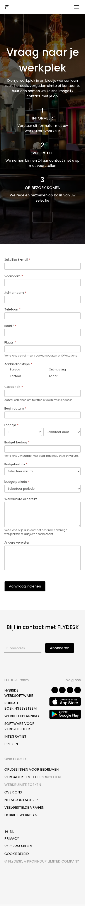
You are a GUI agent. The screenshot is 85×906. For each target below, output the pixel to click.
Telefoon (12, 309)
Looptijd (11, 425)
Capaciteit (13, 387)
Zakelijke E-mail (17, 259)
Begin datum (15, 408)
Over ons (13, 792)
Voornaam (13, 276)
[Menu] (76, 7)
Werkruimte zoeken (22, 784)
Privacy (11, 838)
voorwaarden (18, 846)
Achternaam (15, 292)
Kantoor (15, 376)
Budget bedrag (16, 442)
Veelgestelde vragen (24, 807)
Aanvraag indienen (25, 586)
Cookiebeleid (16, 853)
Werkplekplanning (21, 716)
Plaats (10, 342)
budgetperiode (16, 482)
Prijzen (11, 744)
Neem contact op (21, 799)
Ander (53, 376)
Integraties (15, 736)
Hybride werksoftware (18, 693)
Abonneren (59, 647)
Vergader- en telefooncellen (32, 777)
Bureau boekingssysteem (20, 706)
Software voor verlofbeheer (19, 726)
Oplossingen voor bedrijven (31, 769)
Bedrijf (10, 326)
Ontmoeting (57, 369)
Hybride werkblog (21, 814)
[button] (42, 217)
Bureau (14, 369)
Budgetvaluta (15, 464)
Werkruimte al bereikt (20, 499)
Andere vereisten (17, 542)
